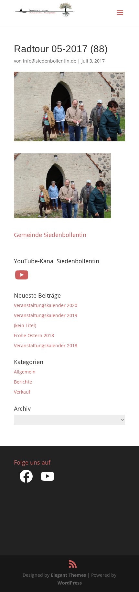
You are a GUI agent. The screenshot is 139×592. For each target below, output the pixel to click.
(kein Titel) (25, 325)
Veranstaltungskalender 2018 (45, 345)
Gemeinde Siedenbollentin (50, 235)
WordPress (70, 583)
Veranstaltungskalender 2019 (45, 315)
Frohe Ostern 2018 (34, 335)
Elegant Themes (68, 575)
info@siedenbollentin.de (49, 61)
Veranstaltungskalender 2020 (45, 305)
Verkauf (22, 392)
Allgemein (25, 372)
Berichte (23, 382)
